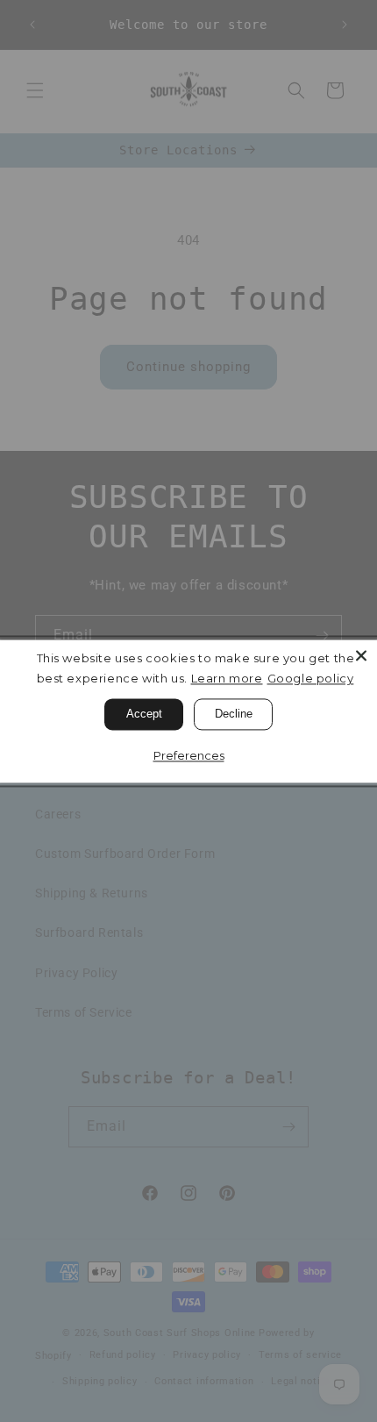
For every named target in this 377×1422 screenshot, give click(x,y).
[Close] (361, 655)
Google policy (310, 678)
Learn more (227, 678)
